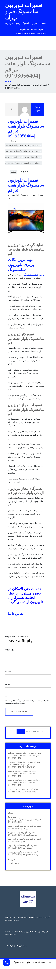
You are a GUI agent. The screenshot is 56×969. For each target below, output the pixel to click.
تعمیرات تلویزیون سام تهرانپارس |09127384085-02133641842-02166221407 (22, 773)
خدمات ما (12, 817)
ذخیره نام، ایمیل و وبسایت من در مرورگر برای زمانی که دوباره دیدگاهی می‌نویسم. (27, 701)
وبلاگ (10, 813)
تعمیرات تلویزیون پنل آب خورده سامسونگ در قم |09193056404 (22, 833)
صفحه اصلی (13, 863)
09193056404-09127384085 (31, 33)
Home (8, 81)
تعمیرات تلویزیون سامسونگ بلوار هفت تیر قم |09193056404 (24, 827)
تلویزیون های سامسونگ (34, 274)
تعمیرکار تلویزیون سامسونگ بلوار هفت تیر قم (23, 151)
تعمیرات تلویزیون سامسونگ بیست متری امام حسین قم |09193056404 (24, 853)
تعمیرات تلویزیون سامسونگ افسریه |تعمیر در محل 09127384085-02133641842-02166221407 (24, 764)
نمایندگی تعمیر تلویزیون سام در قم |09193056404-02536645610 (23, 790)
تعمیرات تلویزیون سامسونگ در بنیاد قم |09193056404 (24, 820)
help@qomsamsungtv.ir (32, 29)
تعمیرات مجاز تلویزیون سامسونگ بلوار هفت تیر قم (21, 145)
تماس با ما (16, 613)
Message (9, 650)
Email (8, 684)
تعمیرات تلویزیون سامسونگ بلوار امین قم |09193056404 (24, 840)
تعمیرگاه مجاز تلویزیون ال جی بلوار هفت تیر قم (23, 157)
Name (8, 671)
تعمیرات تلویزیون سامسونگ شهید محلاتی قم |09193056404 (22, 846)
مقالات (13, 171)
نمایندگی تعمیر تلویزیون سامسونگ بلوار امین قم (22, 163)
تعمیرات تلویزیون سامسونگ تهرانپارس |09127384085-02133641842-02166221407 (24, 783)
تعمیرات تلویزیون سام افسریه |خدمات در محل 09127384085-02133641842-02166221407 (25, 755)
